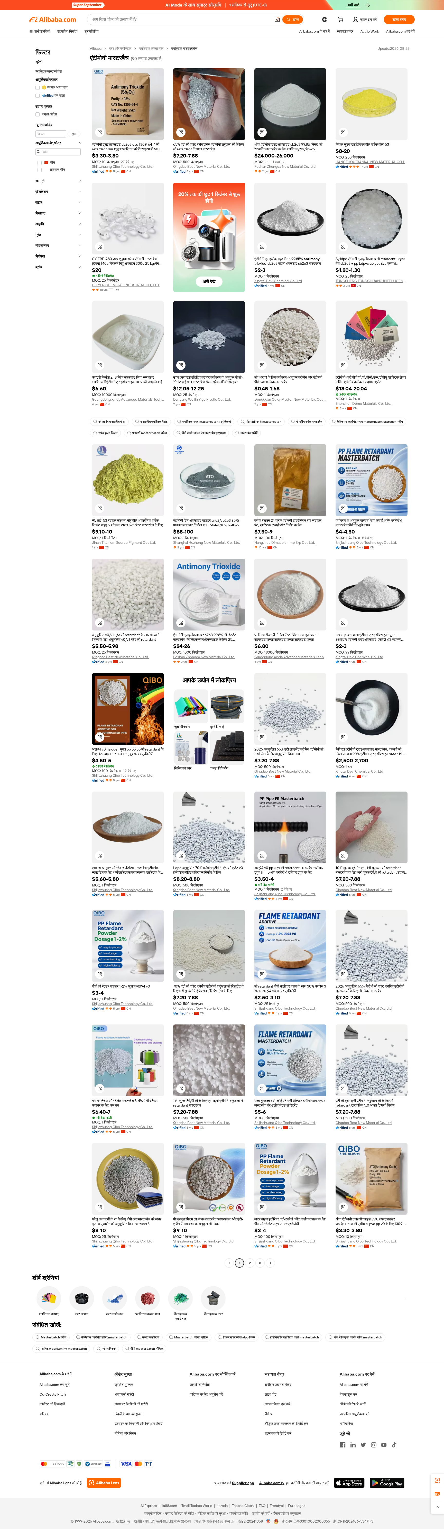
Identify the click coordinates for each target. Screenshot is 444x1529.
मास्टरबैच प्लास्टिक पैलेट (154, 421)
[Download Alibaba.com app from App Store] (349, 1483)
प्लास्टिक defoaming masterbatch (64, 1348)
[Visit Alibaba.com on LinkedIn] (353, 1445)
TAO (262, 1506)
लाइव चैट (270, 1394)
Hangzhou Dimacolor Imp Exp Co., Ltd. (284, 542)
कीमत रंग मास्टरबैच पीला (111, 421)
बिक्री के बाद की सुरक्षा (128, 1414)
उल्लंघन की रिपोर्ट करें (278, 1433)
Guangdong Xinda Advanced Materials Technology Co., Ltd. (128, 399)
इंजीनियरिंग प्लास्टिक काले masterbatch (294, 1337)
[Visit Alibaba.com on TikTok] (394, 1445)
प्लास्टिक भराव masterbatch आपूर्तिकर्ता (206, 421)
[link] (437, 1480)
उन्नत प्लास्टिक (150, 1337)
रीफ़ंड (268, 1414)
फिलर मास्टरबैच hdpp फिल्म (239, 1337)
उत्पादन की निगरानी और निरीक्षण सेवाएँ (138, 1424)
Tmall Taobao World (196, 1506)
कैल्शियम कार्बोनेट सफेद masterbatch (104, 1337)
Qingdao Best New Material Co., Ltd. (201, 166)
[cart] (341, 20)
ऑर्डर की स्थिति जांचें (353, 1404)
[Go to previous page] (229, 1263)
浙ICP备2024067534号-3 (353, 1521)
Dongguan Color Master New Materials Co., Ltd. (290, 399)
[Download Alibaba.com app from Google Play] (387, 1483)
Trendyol (277, 1506)
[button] (277, 19)
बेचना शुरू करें (348, 1394)
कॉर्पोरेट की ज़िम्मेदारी (52, 1404)
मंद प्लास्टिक (109, 1348)
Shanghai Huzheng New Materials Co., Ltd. (206, 542)
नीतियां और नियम (125, 1433)
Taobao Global (243, 1506)
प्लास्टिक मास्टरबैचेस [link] (184, 48)
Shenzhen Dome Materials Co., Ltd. (363, 403)
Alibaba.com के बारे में (55, 1374)
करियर (44, 1414)
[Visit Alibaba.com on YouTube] (384, 1445)
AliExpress (149, 1506)
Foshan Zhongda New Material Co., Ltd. (285, 166)
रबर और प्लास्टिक (120, 48)
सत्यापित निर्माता (200, 1385)
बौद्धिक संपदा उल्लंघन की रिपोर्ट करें (286, 1424)
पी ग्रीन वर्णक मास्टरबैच (309, 421)
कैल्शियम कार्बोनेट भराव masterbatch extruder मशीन (370, 421)
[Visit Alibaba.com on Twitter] (363, 1445)
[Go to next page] (270, 1263)
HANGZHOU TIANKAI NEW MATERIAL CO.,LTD (372, 162)
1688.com (169, 1506)
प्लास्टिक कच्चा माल (151, 48)
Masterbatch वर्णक (53, 1337)
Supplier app (243, 1483)
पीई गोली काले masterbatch (263, 421)
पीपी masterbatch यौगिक (147, 1348)
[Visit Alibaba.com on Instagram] (374, 1445)
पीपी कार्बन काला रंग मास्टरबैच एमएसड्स (204, 433)
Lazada (222, 1506)
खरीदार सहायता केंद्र (278, 1385)
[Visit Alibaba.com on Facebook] (343, 1445)
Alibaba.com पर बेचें (354, 1385)
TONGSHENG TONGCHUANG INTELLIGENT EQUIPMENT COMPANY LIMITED (372, 281)
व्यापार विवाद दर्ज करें (277, 1404)
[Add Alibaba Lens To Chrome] (104, 1483)
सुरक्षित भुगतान (124, 1385)
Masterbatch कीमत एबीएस (191, 1337)
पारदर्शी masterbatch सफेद (149, 433)
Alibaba (95, 48)
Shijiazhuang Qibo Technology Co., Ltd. (122, 166)
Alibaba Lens (60, 1483)
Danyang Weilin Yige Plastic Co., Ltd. (202, 399)
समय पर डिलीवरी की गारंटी (131, 1404)
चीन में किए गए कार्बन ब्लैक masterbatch (358, 1337)
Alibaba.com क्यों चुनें (55, 1385)
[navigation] (58, 656)
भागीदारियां (346, 1424)
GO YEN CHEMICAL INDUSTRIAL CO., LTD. (126, 285)
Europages (296, 1506)
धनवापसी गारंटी (124, 1394)
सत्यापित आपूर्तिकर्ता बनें (354, 1414)
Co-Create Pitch (53, 1394)
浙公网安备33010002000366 (306, 1521)
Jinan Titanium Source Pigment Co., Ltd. (124, 542)
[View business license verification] (268, 1521)
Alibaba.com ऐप (271, 1483)
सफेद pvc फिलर (107, 433)
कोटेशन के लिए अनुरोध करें (206, 1394)
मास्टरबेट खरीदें (248, 433)
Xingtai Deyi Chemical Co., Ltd (278, 281)
